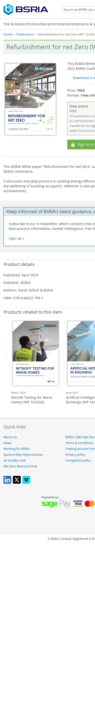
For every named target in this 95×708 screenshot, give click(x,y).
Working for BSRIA (16, 449)
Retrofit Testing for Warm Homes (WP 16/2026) (31, 400)
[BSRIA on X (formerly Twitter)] (17, 483)
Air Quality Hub (14, 460)
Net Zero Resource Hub (20, 466)
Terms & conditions (79, 443)
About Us (10, 437)
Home (7, 34)
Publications (25, 34)
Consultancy (40, 24)
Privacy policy (75, 455)
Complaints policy (78, 460)
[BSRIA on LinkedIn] (7, 483)
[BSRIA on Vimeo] (26, 483)
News (7, 443)
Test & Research (16, 24)
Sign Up (15, 238)
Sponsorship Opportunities (23, 455)
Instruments (60, 24)
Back (6, 354)
